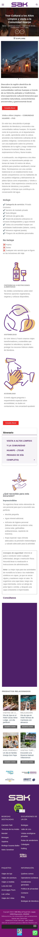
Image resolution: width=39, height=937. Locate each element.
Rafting (24, 848)
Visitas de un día (29, 26)
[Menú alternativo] (34, 926)
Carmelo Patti (7, 825)
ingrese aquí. (16, 918)
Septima (5, 842)
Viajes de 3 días (8, 898)
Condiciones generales (26, 883)
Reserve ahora (10, 726)
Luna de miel (7, 886)
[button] (3, 4)
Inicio (4, 26)
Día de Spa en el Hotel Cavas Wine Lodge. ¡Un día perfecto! (10, 718)
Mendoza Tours (14, 26)
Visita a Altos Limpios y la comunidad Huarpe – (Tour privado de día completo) (19, 450)
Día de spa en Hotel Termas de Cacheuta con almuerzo (27, 718)
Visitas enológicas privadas (28, 834)
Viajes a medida (8, 882)
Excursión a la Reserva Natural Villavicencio (27, 755)
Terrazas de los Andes (10, 829)
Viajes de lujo (7, 874)
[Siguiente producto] (17, 32)
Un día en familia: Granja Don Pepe (10, 754)
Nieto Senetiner (8, 850)
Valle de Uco (26, 829)
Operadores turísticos (29, 878)
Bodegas (24, 825)
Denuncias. (23, 918)
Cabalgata (25, 844)
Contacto (24, 893)
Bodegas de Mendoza (29, 901)
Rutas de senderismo (29, 840)
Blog (23, 897)
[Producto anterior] (22, 32)
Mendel (4, 833)
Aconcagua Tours (8, 890)
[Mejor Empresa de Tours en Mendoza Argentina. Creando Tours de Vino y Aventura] (19, 4)
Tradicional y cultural (19, 27)
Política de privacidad (29, 889)
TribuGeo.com (32, 922)
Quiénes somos (27, 874)
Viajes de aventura (9, 878)
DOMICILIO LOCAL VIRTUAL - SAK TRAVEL (19, 920)
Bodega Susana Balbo (10, 846)
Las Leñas (6, 894)
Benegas (5, 837)
